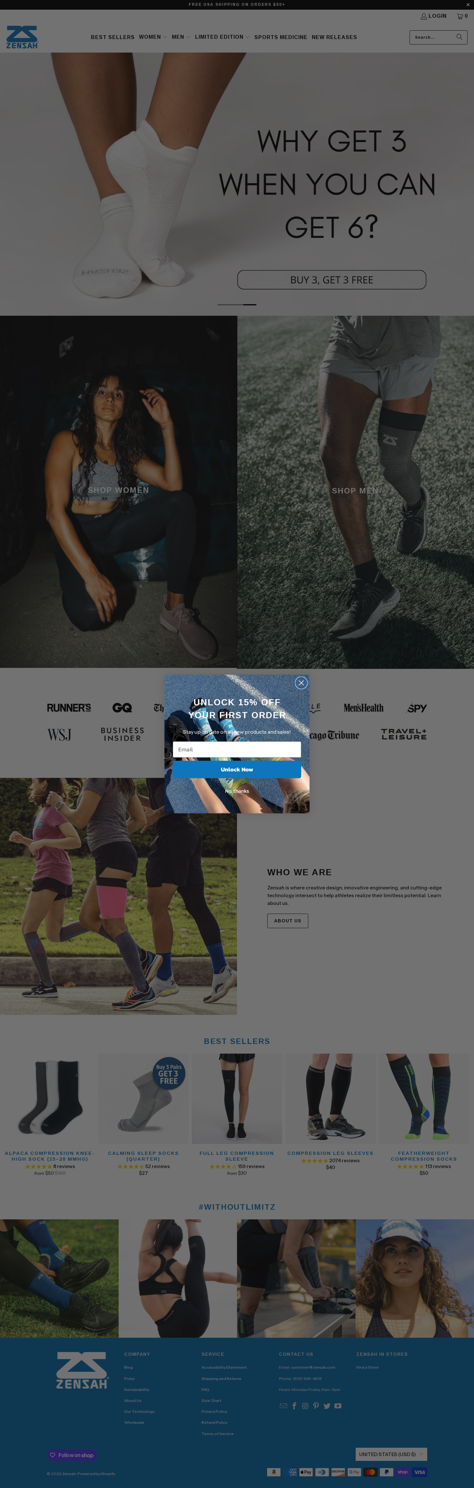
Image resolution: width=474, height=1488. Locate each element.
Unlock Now (237, 769)
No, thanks (237, 791)
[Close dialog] (301, 683)
